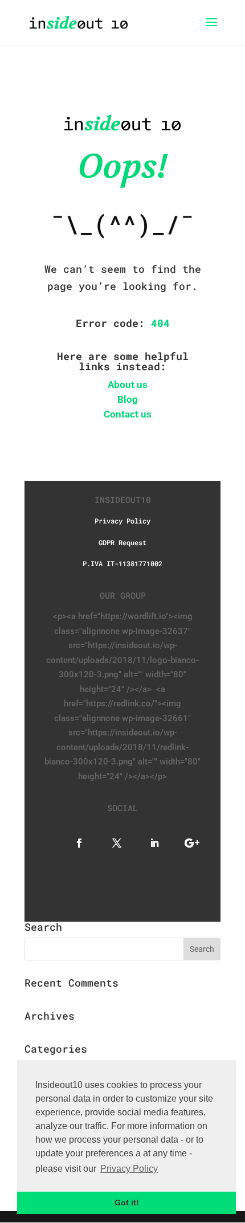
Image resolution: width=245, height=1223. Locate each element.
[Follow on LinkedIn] (148, 842)
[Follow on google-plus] (186, 842)
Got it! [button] (127, 1202)
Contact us (128, 414)
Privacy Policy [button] (129, 1168)
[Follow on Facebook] (73, 842)
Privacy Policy (122, 520)
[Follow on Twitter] (111, 842)
